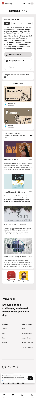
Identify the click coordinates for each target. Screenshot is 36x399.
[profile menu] (30, 4)
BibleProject (11, 105)
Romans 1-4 (13, 125)
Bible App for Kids (23, 281)
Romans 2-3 (13, 103)
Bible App (11, 281)
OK (30, 378)
